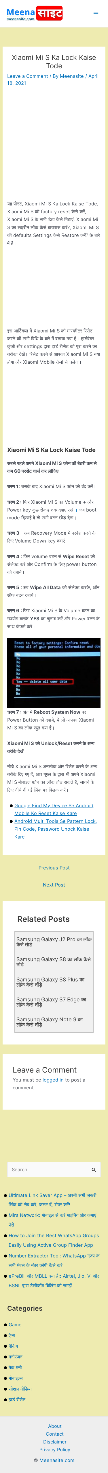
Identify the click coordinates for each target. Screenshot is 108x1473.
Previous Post (54, 868)
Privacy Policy (54, 1449)
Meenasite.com (56, 1460)
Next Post (54, 885)
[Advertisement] (54, 145)
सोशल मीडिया (20, 1389)
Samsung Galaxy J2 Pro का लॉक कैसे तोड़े (54, 942)
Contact (55, 1434)
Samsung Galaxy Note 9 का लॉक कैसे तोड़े (49, 1022)
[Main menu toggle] (95, 13)
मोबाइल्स (16, 1378)
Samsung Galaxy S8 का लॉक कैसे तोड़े (53, 962)
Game (15, 1324)
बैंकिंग (13, 1346)
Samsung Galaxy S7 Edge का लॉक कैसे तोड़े (51, 1002)
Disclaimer (55, 1442)
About (55, 1426)
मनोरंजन (15, 1357)
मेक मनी (15, 1367)
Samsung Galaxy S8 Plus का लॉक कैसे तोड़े (50, 982)
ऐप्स (12, 1335)
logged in (53, 1080)
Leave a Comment (27, 76)
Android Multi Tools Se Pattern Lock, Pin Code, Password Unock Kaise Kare (55, 829)
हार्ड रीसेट (17, 1399)
